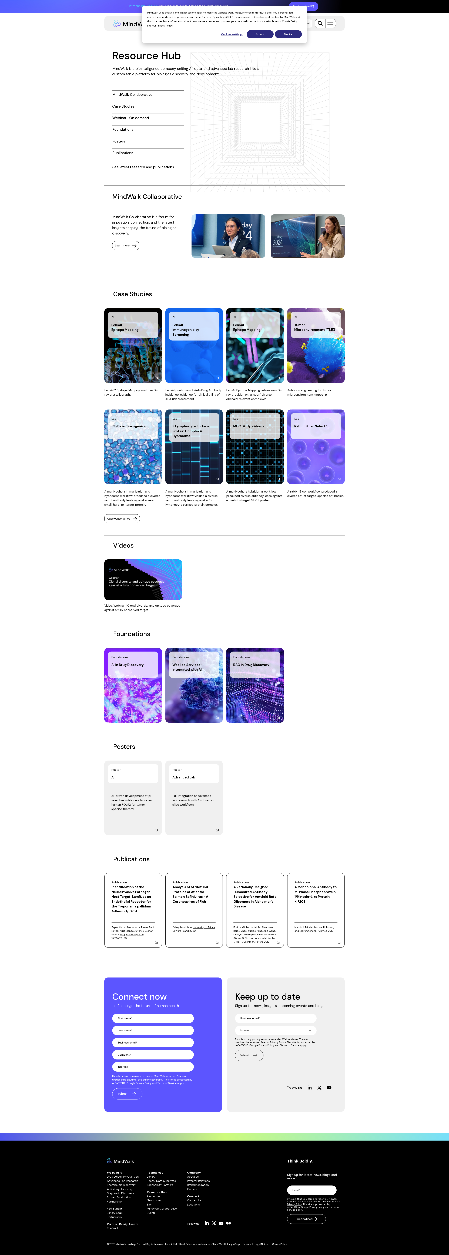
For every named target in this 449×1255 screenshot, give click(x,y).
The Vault (113, 1228)
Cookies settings (232, 34)
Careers (192, 1189)
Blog (149, 1204)
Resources (153, 1196)
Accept (260, 34)
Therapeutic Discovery (121, 1185)
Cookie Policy (290, 21)
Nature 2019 (263, 941)
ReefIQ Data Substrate (161, 1181)
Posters (118, 141)
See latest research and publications (143, 167)
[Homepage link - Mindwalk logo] (121, 1162)
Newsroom (154, 1200)
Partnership (114, 1201)
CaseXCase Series (118, 518)
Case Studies (123, 106)
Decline (288, 34)
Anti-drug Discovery (120, 1189)
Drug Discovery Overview (123, 1176)
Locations (193, 1204)
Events (151, 1213)
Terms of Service (167, 1083)
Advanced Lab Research (122, 1181)
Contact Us (194, 1200)
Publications (122, 152)
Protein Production (119, 1197)
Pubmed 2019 (325, 930)
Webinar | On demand (130, 117)
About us (193, 1176)
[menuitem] (249, 1244)
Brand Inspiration (198, 1185)
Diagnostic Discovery (120, 1193)
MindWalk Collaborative (132, 94)
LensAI (151, 1176)
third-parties (154, 21)
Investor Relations (198, 1181)
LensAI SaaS (115, 1213)
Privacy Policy (164, 25)
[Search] (320, 23)
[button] (329, 23)
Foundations (122, 129)
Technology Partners (160, 1185)
